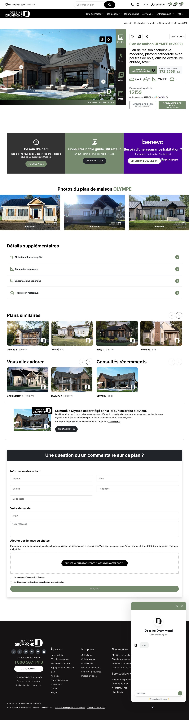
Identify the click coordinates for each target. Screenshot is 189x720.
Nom (101, 478)
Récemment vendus (91, 667)
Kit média (55, 676)
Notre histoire (57, 655)
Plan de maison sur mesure (29, 677)
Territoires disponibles (61, 663)
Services (146, 13)
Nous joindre (29, 668)
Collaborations (88, 659)
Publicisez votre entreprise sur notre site (24, 703)
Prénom (16, 478)
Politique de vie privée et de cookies (70, 707)
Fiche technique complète (28, 257)
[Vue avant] (30, 212)
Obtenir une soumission (144, 161)
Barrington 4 (20, 396)
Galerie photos (131, 13)
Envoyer (94, 588)
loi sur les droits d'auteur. (128, 411)
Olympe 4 (62, 396)
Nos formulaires (119, 687)
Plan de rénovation (121, 659)
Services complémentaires (124, 663)
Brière (57, 349)
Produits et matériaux (26, 292)
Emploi (54, 688)
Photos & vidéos (89, 676)
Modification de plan (121, 655)
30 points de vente (60, 659)
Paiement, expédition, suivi (124, 679)
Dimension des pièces (26, 269)
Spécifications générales (27, 280)
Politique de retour (120, 683)
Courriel (16, 488)
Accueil (127, 23)
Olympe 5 (17, 349)
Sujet (15, 515)
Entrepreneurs (163, 13)
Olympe (105, 396)
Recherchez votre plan (145, 23)
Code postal (18, 499)
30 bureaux (114, 421)
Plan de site (117, 692)
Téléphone (104, 488)
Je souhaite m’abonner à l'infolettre (29, 577)
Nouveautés (87, 663)
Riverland (148, 349)
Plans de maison (93, 13)
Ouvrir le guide (94, 160)
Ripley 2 (105, 349)
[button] (111, 69)
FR (144, 4)
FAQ (179, 13)
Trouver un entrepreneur (29, 681)
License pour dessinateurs (124, 667)
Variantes (177, 36)
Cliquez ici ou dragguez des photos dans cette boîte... (94, 563)
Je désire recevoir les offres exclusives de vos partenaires (39, 582)
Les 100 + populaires (91, 671)
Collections (112, 13)
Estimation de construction (28, 685)
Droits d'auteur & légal (96, 707)
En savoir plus (66, 429)
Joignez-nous (36, 163)
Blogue (54, 692)
